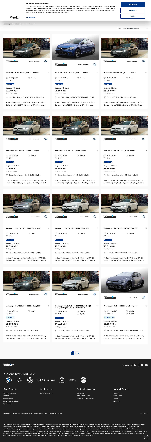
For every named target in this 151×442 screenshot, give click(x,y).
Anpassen (132, 10)
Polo (17, 24)
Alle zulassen (133, 4)
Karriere (116, 398)
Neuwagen (6, 395)
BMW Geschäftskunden (83, 395)
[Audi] (40, 380)
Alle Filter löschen (28, 24)
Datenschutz (7, 413)
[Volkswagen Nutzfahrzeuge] (62, 380)
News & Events (118, 395)
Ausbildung (117, 401)
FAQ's (45, 413)
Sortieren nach (121, 28)
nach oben (143, 413)
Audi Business (81, 393)
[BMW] (8, 380)
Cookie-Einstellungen (55, 413)
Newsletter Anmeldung (9, 393)
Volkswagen (7, 24)
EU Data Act (16, 413)
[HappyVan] (83, 380)
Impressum (24, 413)
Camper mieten (7, 404)
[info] (146, 437)
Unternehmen (117, 393)
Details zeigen (30, 17)
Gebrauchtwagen (8, 398)
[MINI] (19, 380)
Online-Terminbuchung (46, 393)
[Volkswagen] (30, 380)
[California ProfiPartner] (72, 380)
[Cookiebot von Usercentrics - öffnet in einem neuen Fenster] (14, 17)
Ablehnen (133, 16)
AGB (30, 413)
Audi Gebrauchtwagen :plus (10, 401)
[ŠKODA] (51, 380)
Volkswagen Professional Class (85, 398)
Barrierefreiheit (38, 413)
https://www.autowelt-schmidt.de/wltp (82, 435)
